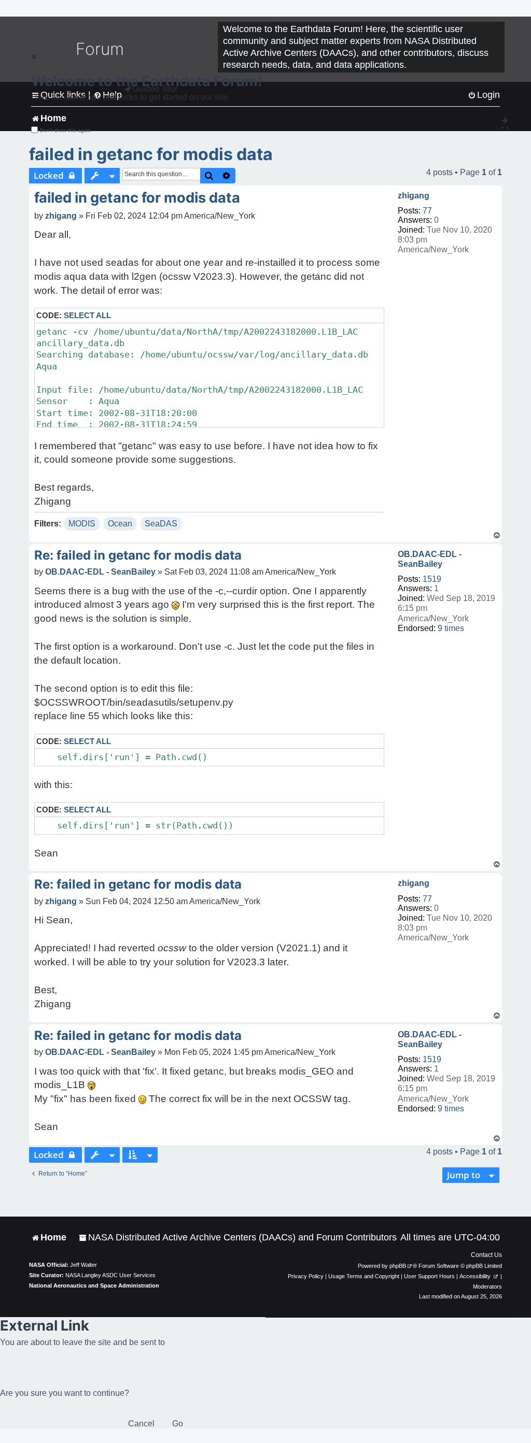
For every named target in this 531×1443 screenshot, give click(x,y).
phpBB (397, 1266)
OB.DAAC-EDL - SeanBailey (430, 559)
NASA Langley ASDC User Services (110, 1275)
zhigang (413, 195)
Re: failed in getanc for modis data (138, 555)
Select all (87, 315)
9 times (451, 628)
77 (427, 210)
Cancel (141, 1423)
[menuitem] (238, 1237)
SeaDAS (161, 523)
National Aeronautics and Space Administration (94, 1285)
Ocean (120, 523)
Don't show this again (65, 130)
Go (177, 1423)
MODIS (81, 523)
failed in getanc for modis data (151, 154)
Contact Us (486, 1255)
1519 (432, 579)
